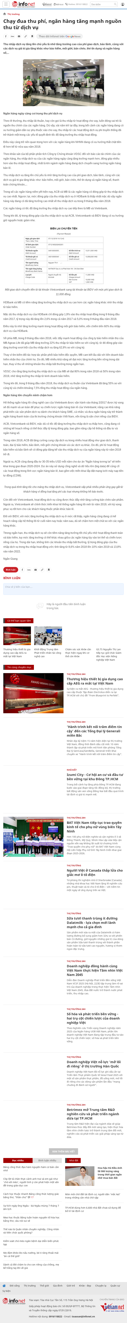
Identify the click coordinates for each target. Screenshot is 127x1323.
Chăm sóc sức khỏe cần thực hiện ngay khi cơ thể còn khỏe (78, 653)
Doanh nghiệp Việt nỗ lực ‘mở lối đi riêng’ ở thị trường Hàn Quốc (94, 1064)
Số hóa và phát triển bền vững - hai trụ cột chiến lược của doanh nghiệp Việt (93, 1018)
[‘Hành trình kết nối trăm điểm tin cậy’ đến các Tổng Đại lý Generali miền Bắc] (33, 741)
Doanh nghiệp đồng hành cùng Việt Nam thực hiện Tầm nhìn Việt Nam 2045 (95, 970)
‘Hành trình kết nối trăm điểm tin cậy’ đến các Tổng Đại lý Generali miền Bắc (94, 731)
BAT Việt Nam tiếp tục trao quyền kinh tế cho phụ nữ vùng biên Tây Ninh (94, 826)
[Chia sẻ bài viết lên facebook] (5, 36)
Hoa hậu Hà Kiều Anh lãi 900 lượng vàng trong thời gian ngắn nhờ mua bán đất (110, 1172)
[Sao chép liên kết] (25, 36)
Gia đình (58, 1286)
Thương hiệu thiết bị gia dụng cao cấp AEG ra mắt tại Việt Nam (16, 653)
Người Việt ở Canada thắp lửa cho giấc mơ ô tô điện (95, 872)
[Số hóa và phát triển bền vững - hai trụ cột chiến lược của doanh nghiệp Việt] (33, 1028)
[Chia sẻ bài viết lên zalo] (12, 36)
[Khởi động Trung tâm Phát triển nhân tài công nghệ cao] (48, 636)
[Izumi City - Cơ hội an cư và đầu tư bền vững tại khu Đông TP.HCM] (33, 789)
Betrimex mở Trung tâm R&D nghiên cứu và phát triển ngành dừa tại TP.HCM (93, 1114)
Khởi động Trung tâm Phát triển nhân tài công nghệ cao (47, 653)
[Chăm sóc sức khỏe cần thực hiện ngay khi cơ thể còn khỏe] (79, 636)
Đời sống (15, 1286)
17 (32, 1197)
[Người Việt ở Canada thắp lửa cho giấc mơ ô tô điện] (33, 884)
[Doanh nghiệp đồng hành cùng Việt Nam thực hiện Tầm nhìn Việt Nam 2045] (33, 980)
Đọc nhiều (18, 1160)
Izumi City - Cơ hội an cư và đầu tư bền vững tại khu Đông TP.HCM (95, 776)
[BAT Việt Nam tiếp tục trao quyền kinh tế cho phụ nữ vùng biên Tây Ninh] (33, 837)
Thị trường (13, 14)
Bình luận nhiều (47, 1160)
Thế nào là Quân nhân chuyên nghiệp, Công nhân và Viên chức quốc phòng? (31, 1231)
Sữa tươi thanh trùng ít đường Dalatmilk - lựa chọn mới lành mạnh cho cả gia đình (92, 922)
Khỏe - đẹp (85, 1286)
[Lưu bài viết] (32, 36)
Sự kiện (6, 1291)
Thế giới (44, 1286)
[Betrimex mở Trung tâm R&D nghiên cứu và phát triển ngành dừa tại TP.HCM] (33, 1124)
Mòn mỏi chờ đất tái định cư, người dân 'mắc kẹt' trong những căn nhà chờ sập (92, 1196)
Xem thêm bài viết (63, 1151)
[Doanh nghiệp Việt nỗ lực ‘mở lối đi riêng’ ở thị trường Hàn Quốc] (33, 1076)
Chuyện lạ (100, 1286)
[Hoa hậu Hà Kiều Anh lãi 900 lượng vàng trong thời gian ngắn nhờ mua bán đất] (79, 1176)
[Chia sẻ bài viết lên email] (19, 36)
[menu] (5, 4)
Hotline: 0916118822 (78, 4)
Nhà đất (72, 769)
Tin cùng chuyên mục (19, 667)
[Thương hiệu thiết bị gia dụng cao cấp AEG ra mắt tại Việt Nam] (17, 636)
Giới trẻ (71, 1286)
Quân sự (115, 1286)
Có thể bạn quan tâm (19, 620)
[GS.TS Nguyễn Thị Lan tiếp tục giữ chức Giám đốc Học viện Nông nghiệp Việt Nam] (110, 636)
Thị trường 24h (76, 674)
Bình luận (11, 569)
